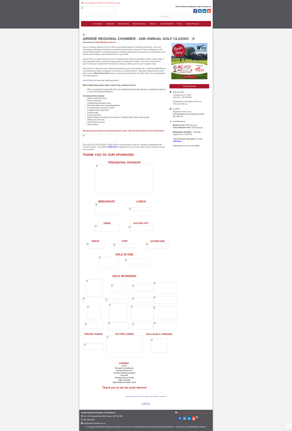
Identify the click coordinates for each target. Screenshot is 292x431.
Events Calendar (144, 396)
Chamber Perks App (192, 23)
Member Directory (123, 23)
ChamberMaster (192, 427)
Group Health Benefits (167, 23)
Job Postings (154, 396)
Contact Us (162, 396)
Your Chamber (97, 23)
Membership (110, 23)
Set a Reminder (189, 86)
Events (179, 23)
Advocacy (152, 23)
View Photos (88, 80)
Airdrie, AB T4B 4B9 (103, 416)
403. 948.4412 (89, 420)
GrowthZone (169, 427)
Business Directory (132, 396)
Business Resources (139, 23)
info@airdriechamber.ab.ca (94, 423)
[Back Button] (84, 35)
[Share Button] (193, 38)
